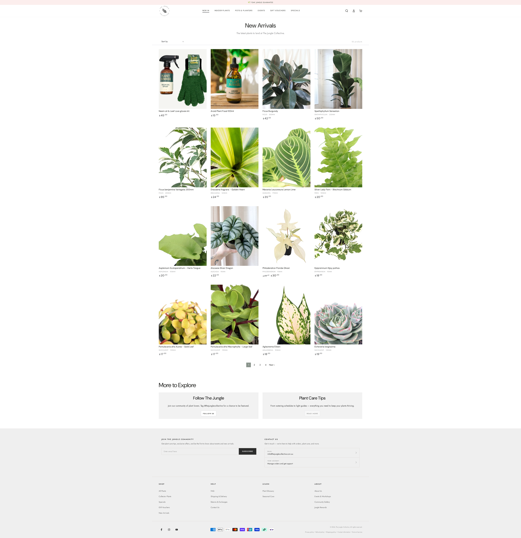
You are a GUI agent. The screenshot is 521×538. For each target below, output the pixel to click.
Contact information (344, 532)
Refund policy (320, 532)
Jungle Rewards (320, 507)
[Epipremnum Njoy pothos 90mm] (338, 236)
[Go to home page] (164, 10)
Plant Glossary (268, 491)
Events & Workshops (322, 496)
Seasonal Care (268, 496)
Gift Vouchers (164, 507)
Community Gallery (322, 502)
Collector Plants (165, 496)
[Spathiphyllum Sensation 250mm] (338, 79)
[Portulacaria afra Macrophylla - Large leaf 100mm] (235, 314)
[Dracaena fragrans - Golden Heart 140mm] (235, 157)
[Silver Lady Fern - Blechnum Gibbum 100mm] (338, 157)
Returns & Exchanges (219, 502)
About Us (318, 491)
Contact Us (215, 507)
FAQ (212, 491)
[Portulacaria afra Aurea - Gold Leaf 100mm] (183, 314)
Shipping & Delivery (219, 496)
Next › (272, 364)
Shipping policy (331, 532)
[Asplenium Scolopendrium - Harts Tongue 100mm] (183, 236)
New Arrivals (164, 513)
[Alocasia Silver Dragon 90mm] (235, 236)
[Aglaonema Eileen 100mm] (286, 314)
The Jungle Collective (342, 527)
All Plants (162, 491)
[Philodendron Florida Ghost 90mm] (286, 236)
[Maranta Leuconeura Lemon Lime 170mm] (286, 157)
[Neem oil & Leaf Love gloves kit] (183, 79)
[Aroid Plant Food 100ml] (235, 79)
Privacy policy (309, 532)
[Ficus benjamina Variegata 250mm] (183, 157)
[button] (346, 11)
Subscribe (247, 451)
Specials (162, 502)
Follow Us (208, 413)
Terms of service (357, 532)
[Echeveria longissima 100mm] (338, 314)
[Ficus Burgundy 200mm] (286, 79)
